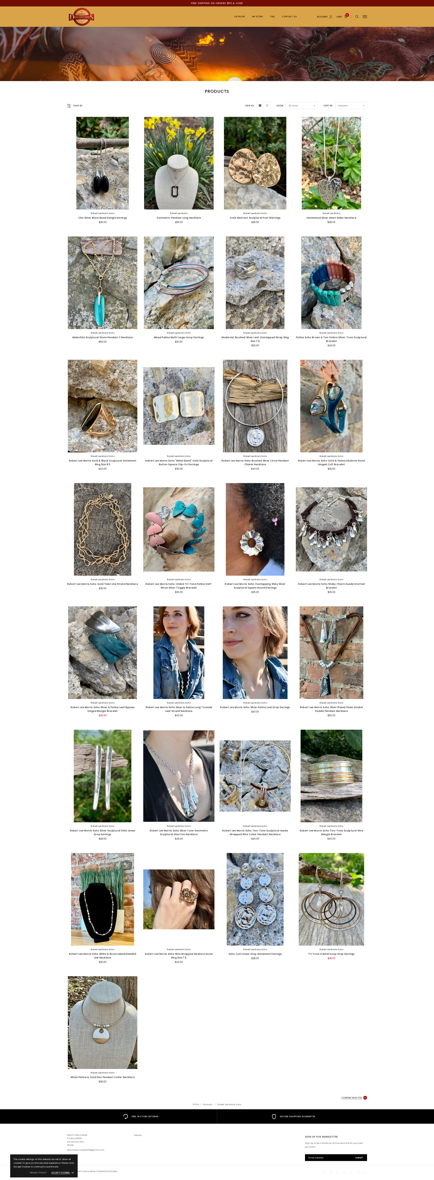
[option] (140, 1116)
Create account (374, 40)
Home (196, 1104)
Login (369, 35)
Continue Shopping (397, 50)
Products (207, 1104)
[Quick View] (72, 128)
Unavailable (331, 572)
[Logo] (93, 16)
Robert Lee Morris (179, 213)
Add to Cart (103, 206)
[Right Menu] (365, 16)
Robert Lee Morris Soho (102, 213)
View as (249, 105)
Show (280, 105)
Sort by (328, 105)
